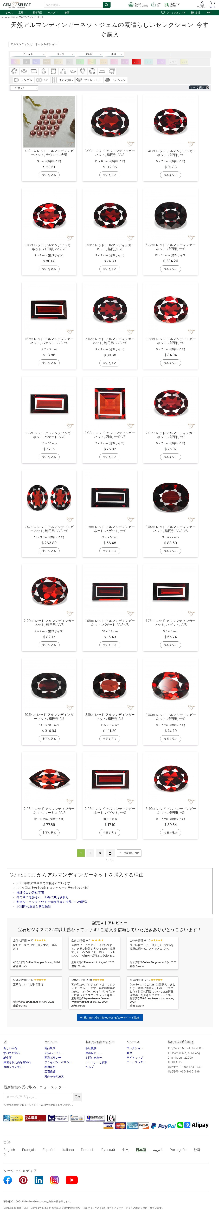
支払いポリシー (54, 1053)
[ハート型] (82, 71)
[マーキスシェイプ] (72, 71)
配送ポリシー (52, 1057)
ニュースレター (136, 1062)
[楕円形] (24, 71)
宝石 (22, 12)
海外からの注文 (54, 1076)
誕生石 (7, 1057)
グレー (69, 62)
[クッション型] (92, 71)
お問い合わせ (94, 1057)
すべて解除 (197, 87)
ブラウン (47, 63)
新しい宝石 (10, 1048)
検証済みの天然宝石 (30, 892)
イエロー (184, 63)
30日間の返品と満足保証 (33, 906)
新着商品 (37, 12)
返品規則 (49, 1048)
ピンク (114, 62)
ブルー (36, 62)
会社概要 (91, 1048)
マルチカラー (92, 63)
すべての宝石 (11, 1053)
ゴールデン (58, 63)
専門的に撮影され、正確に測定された (42, 897)
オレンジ (104, 63)
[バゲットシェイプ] (102, 71)
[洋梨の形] (43, 71)
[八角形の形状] (33, 71)
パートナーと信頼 (96, 1062)
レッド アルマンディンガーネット (136, 63)
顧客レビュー (94, 1053)
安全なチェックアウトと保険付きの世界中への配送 (51, 902)
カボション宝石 (13, 1067)
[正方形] (53, 71)
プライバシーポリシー (58, 1062)
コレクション (135, 1048)
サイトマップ (135, 1057)
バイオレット (161, 63)
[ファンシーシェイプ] (111, 71)
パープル (125, 63)
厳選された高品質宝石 (17, 1062)
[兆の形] (63, 71)
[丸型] (14, 71)
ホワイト (173, 63)
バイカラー (15, 63)
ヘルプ (53, 12)
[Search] (107, 5)
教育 (67, 12)
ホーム (9, 12)
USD (209, 12)
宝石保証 (49, 1071)
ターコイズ (149, 63)
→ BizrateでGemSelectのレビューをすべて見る (109, 1017)
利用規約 (49, 1067)
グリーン (80, 63)
